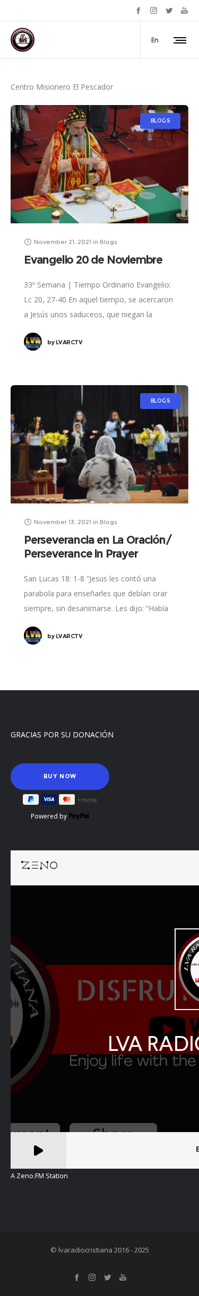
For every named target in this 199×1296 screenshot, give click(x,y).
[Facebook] (138, 10)
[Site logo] (22, 39)
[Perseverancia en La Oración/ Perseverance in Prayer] (99, 444)
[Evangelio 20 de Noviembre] (99, 164)
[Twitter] (169, 10)
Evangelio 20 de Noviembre (93, 259)
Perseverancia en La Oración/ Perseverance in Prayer (97, 546)
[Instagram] (153, 10)
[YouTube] (184, 10)
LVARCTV (64, 342)
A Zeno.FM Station (39, 1176)
